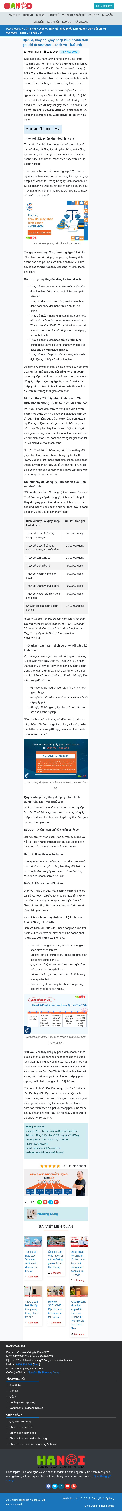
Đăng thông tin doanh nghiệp (26, 1407)
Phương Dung (34, 51)
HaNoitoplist (13, 28)
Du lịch (41, 15)
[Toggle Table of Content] (54, 129)
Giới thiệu (15, 1385)
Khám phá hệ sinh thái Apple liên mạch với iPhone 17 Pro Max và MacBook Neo (78, 1315)
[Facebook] (48, 1486)
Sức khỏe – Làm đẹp (59, 21)
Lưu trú (54, 15)
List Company (104, 5)
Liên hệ (13, 1390)
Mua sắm (107, 15)
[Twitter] (55, 1486)
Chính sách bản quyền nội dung (28, 1438)
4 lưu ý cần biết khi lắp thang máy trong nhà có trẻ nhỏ (32, 1309)
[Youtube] (67, 1486)
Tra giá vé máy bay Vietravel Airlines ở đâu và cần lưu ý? (31, 1261)
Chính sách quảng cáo (22, 1432)
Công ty (93, 15)
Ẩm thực (14, 15)
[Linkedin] (61, 1486)
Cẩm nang (81, 21)
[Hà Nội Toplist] (18, 5)
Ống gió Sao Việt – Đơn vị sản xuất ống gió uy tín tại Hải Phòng (55, 1259)
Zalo (36, 1364)
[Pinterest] (74, 1486)
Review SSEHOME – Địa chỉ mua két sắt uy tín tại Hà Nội (55, 1309)
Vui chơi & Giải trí (73, 15)
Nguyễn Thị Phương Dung (43, 1372)
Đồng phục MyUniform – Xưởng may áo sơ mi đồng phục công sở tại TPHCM (78, 1263)
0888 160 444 (24, 1364)
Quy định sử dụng (19, 1421)
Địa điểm (39, 21)
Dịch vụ (28, 15)
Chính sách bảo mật (21, 1427)
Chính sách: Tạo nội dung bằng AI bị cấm (33, 1444)
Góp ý (13, 1396)
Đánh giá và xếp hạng (22, 1402)
